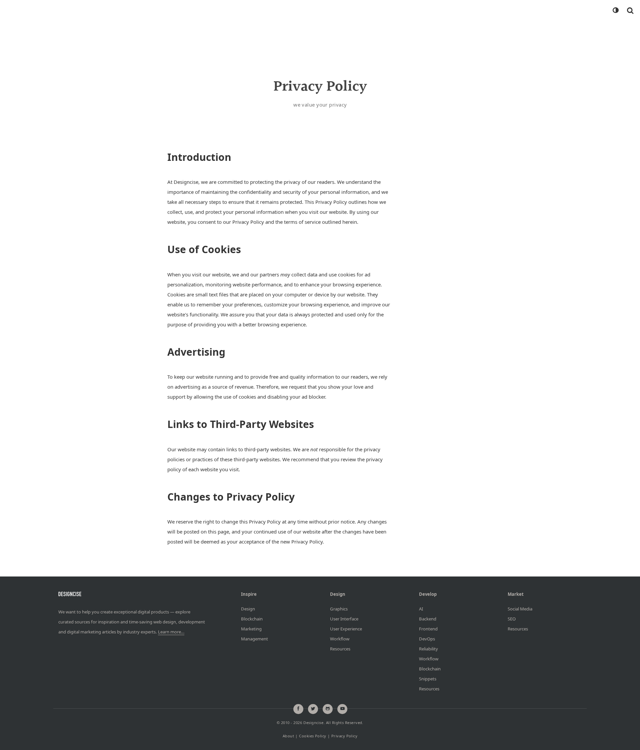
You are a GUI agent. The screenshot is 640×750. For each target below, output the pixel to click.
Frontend (428, 629)
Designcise (313, 722)
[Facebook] (298, 709)
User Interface (344, 619)
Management (254, 639)
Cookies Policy (312, 735)
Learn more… (171, 632)
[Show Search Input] (630, 10)
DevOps (427, 639)
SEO (512, 619)
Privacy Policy (344, 735)
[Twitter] (313, 709)
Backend (427, 619)
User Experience (346, 629)
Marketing (251, 629)
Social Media (520, 609)
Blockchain (252, 619)
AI (421, 609)
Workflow (339, 639)
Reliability (428, 649)
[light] (615, 10)
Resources (340, 649)
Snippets (427, 679)
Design (248, 609)
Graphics (339, 609)
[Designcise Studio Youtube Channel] (342, 709)
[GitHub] (328, 709)
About (288, 735)
